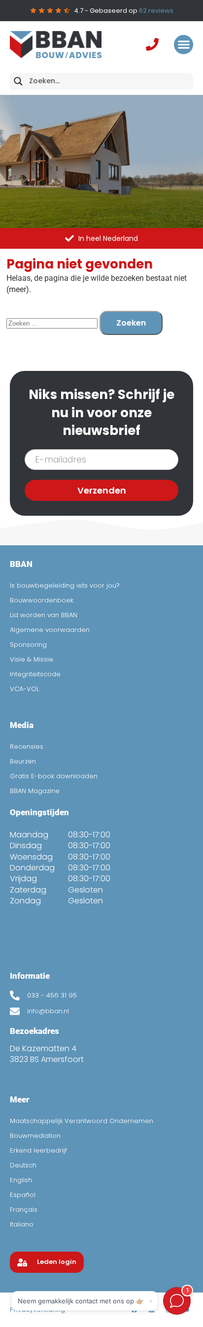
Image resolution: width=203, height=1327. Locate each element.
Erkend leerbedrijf (38, 1150)
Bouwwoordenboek (41, 600)
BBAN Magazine (35, 791)
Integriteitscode (35, 674)
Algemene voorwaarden (50, 629)
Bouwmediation (35, 1135)
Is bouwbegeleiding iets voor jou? (65, 585)
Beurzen (23, 761)
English (21, 1180)
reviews (156, 10)
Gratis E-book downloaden (54, 776)
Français (23, 1209)
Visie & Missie (31, 659)
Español (22, 1194)
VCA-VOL (24, 689)
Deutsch (23, 1165)
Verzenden (101, 490)
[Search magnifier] (18, 81)
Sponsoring (28, 644)
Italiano (22, 1224)
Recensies (26, 746)
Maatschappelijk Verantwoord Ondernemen (81, 1121)
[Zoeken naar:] (53, 323)
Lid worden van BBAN (43, 615)
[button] (183, 44)
